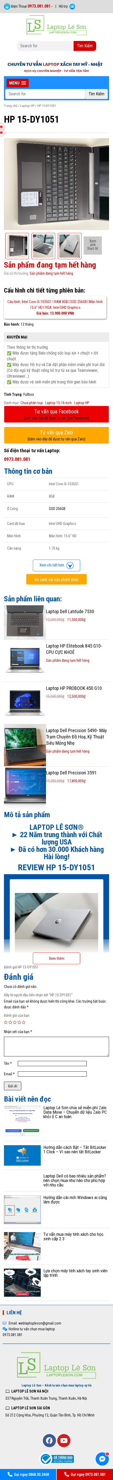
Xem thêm (56, 958)
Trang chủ (10, 106)
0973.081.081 (39, 6)
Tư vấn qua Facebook (56, 414)
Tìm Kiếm (85, 45)
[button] (18, 83)
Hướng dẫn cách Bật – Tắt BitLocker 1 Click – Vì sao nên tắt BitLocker (74, 1149)
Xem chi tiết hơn (52, 565)
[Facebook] (49, 1440)
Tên (8, 1063)
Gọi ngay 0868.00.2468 (31, 1474)
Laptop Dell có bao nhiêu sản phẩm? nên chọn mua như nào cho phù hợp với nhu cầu (74, 1180)
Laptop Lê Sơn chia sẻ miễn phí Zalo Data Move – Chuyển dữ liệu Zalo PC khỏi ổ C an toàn (75, 1112)
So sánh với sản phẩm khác (56, 579)
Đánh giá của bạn (16, 1015)
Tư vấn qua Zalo (56, 435)
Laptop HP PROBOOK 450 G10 (74, 688)
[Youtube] (63, 1440)
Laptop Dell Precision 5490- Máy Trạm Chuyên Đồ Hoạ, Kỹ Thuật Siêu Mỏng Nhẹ (76, 737)
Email (9, 1074)
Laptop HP (27, 106)
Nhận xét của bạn (18, 1032)
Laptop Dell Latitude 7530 (70, 611)
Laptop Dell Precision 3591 (71, 772)
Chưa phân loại (31, 403)
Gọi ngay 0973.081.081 (88, 1474)
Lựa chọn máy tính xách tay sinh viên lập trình (75, 1273)
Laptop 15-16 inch (58, 403)
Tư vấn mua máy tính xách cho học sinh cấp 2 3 (73, 1236)
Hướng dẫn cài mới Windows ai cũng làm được (75, 1200)
